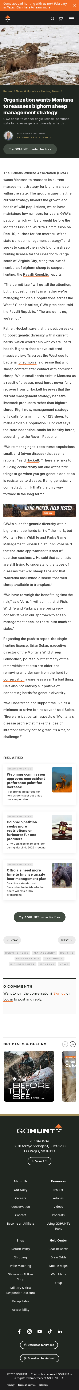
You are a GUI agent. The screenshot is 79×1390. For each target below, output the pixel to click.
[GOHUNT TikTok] (49, 1331)
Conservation (28, 958)
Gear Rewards (58, 1249)
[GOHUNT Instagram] (29, 1331)
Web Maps (58, 1274)
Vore (24, 601)
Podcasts (58, 1215)
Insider (58, 1190)
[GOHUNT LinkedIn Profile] (59, 1331)
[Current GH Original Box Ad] (29, 1076)
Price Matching (20, 1266)
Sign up (59, 993)
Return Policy (20, 1249)
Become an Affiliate (20, 1223)
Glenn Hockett (26, 305)
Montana (21, 180)
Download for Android (41, 1358)
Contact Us (41, 1161)
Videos (58, 1207)
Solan (69, 710)
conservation (13, 679)
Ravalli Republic (36, 274)
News (64, 964)
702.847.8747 (39, 1141)
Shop (20, 1240)
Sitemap (43, 1384)
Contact (20, 1215)
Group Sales (20, 1301)
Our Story (20, 1190)
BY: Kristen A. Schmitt (34, 137)
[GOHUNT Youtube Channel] (39, 1331)
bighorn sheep (57, 186)
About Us (20, 1181)
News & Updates (27, 91)
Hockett (33, 460)
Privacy (11, 1384)
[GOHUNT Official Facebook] (19, 1331)
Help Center (58, 1240)
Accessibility (20, 1310)
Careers (20, 1198)
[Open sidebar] (71, 18)
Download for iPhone (41, 1345)
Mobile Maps (58, 1266)
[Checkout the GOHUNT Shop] (61, 18)
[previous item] (65, 1044)
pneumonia (28, 362)
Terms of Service (27, 1384)
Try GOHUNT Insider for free (30, 149)
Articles (58, 1198)
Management (44, 953)
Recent (8, 91)
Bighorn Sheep (22, 964)
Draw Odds (58, 1257)
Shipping (20, 1257)
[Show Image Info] (73, 79)
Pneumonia (54, 958)
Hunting (67, 953)
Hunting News (50, 91)
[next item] (73, 1044)
